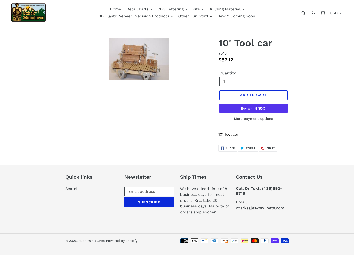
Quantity (227, 73)
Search (72, 188)
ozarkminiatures (92, 241)
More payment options (253, 119)
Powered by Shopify (121, 241)
